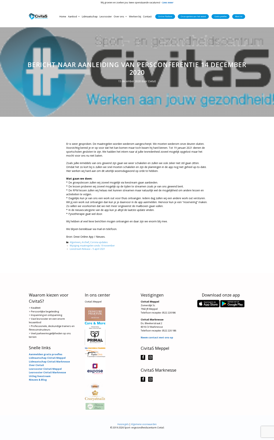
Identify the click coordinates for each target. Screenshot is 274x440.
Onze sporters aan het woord (193, 16)
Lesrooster (106, 16)
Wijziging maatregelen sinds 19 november (92, 245)
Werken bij (135, 16)
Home (62, 16)
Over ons (119, 16)
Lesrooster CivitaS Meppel (45, 368)
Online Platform (165, 16)
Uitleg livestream (40, 376)
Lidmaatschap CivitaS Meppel (47, 357)
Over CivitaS (36, 365)
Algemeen (75, 242)
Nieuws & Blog (38, 379)
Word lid (238, 16)
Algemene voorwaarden (144, 424)
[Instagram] (150, 357)
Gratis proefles (220, 16)
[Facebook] (143, 357)
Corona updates (99, 242)
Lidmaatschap (90, 16)
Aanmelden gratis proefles (45, 354)
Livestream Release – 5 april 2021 (87, 248)
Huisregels (123, 424)
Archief (85, 242)
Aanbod (72, 16)
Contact (147, 16)
